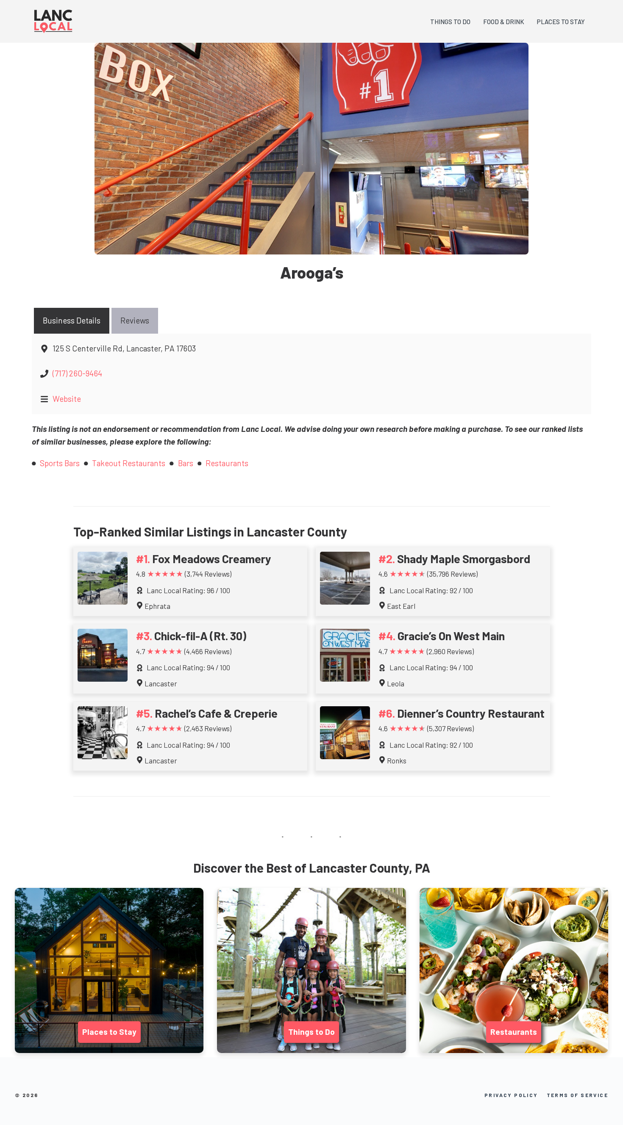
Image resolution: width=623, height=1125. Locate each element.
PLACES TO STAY (561, 21)
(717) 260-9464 (77, 373)
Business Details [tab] (71, 320)
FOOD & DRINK (503, 21)
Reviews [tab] (134, 320)
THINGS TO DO (450, 21)
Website (67, 399)
